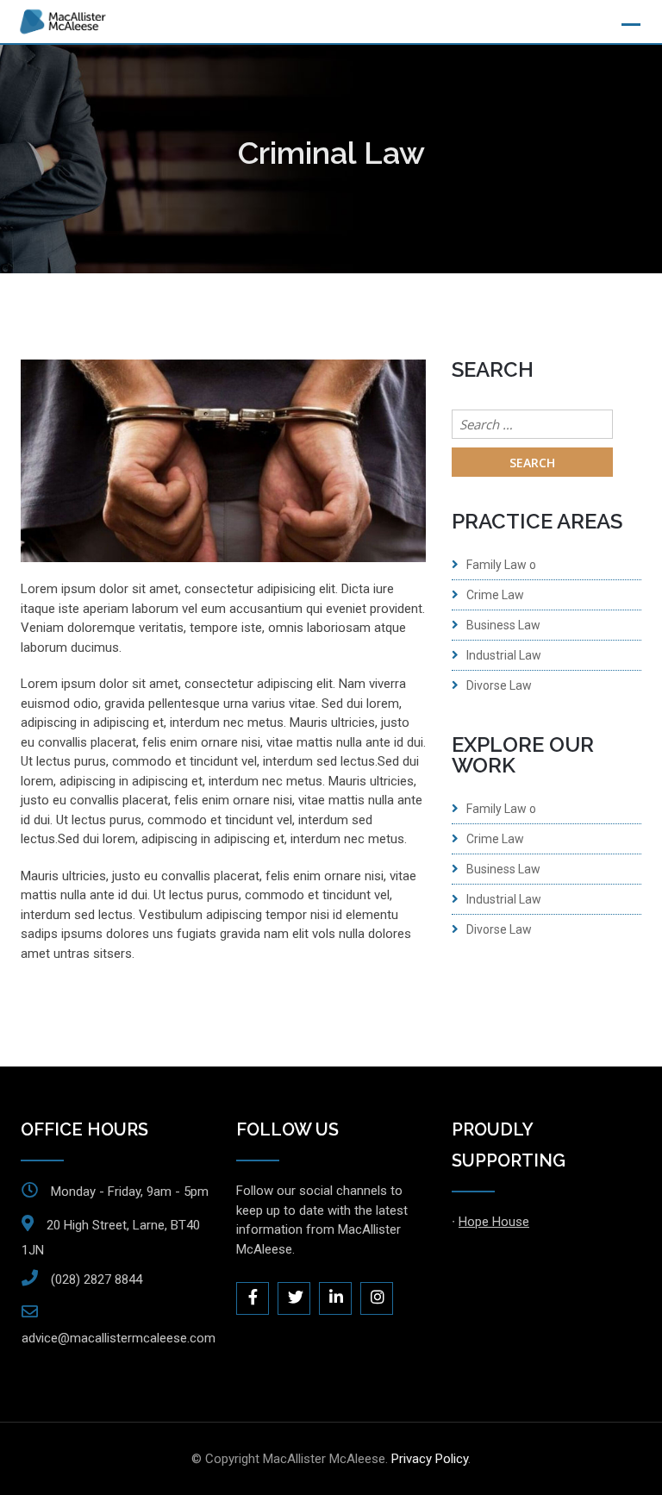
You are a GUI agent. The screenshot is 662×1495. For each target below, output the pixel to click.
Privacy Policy (429, 1459)
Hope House (494, 1221)
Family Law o (501, 565)
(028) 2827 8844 (96, 1279)
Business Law (503, 625)
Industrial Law (503, 655)
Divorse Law (499, 685)
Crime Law (495, 595)
